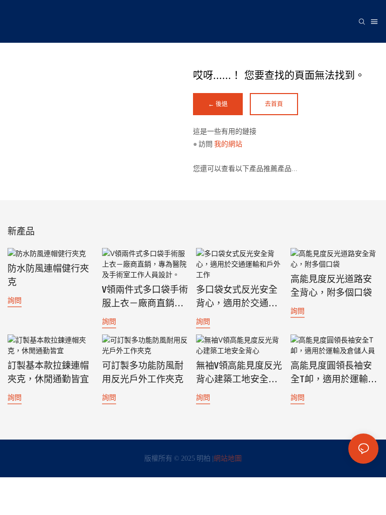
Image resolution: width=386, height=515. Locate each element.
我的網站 (228, 144)
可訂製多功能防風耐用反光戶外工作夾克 (142, 373)
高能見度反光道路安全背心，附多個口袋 (331, 286)
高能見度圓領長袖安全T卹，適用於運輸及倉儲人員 (334, 374)
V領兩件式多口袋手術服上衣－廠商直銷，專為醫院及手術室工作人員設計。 (145, 298)
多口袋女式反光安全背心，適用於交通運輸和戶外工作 (236, 298)
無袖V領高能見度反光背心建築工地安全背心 (239, 374)
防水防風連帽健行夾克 (48, 276)
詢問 (15, 300)
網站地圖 (228, 458)
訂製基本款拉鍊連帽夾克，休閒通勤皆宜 (48, 373)
